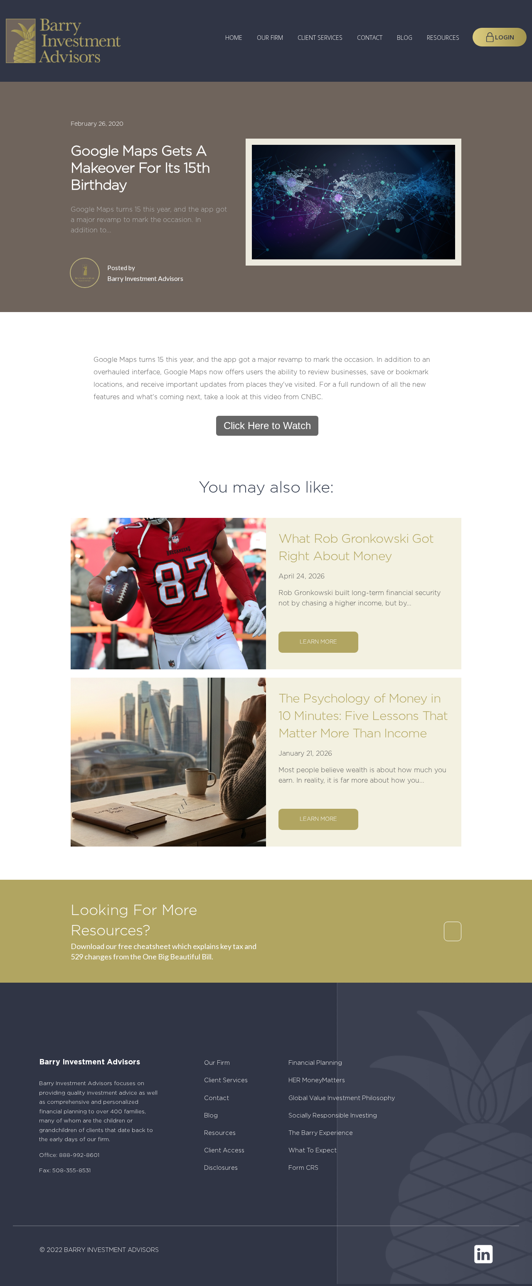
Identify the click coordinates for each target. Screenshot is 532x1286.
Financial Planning (315, 1063)
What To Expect (312, 1150)
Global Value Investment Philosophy (341, 1098)
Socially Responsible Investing (332, 1116)
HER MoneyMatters (316, 1080)
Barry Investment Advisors (145, 278)
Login (504, 37)
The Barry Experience (320, 1133)
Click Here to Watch (267, 425)
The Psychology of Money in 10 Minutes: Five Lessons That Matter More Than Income (363, 716)
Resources (443, 37)
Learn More (318, 642)
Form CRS (303, 1168)
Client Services (320, 37)
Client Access (224, 1150)
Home (233, 37)
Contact (369, 37)
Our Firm (270, 37)
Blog (404, 37)
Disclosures (221, 1168)
